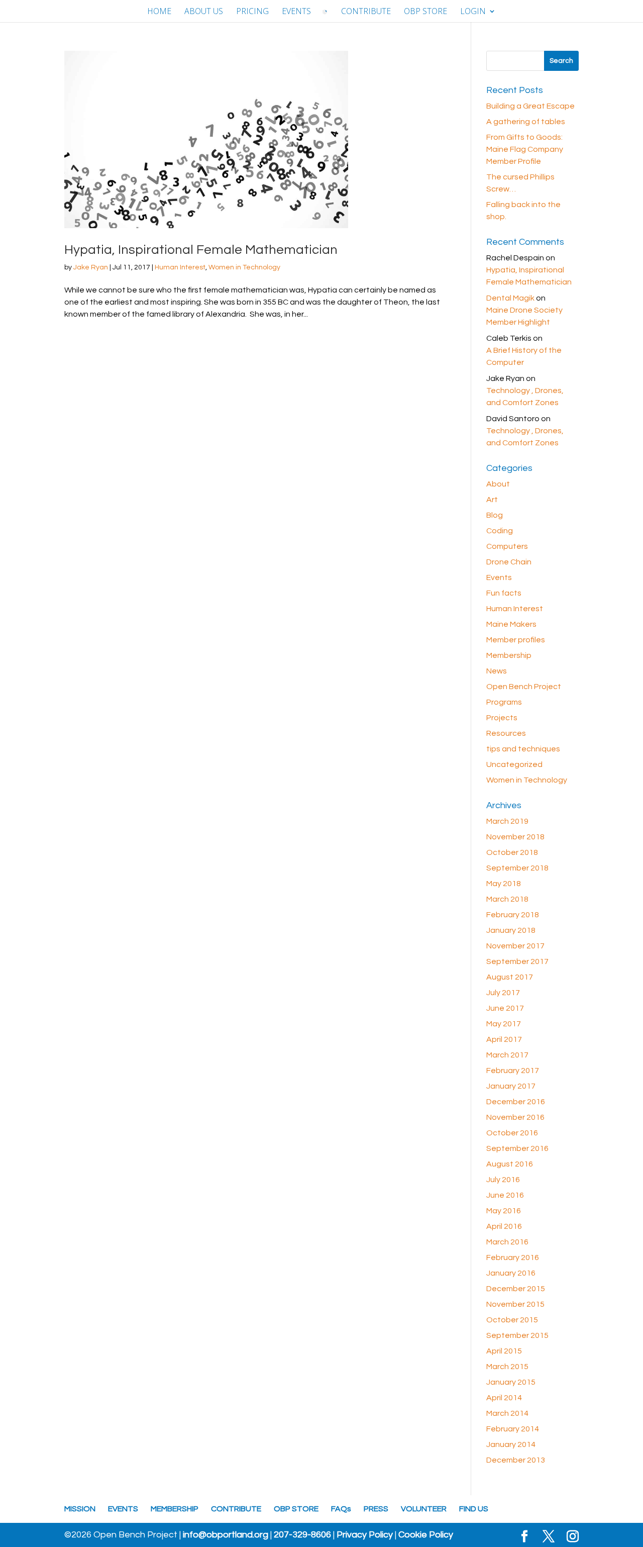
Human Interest (180, 267)
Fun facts (503, 593)
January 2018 (510, 930)
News (496, 671)
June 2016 (505, 1195)
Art (492, 500)
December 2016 (515, 1102)
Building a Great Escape (530, 106)
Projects (501, 718)
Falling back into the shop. (523, 211)
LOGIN (473, 12)
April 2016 (504, 1226)
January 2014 (510, 1444)
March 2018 (507, 899)
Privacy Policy (365, 1534)
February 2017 (512, 1071)
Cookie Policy (425, 1534)
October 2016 (512, 1133)
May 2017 (503, 1024)
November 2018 (515, 837)
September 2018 (517, 868)
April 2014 (504, 1398)
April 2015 (504, 1351)
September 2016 (517, 1148)
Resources (506, 733)
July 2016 (503, 1180)
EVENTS (296, 12)
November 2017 (515, 946)
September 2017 (517, 961)
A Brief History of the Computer (524, 356)
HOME (159, 12)
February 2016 (512, 1257)
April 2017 (504, 1039)
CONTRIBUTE (366, 12)
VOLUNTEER (424, 1509)
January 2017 (510, 1086)
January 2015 (510, 1382)
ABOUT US (203, 12)
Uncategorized (514, 764)
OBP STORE (425, 12)
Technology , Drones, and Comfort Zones (525, 396)
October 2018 (512, 852)
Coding (499, 531)
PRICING (252, 12)
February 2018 (512, 915)
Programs (504, 702)
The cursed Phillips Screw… (520, 183)
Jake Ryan (90, 267)
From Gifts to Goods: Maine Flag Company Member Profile (524, 149)
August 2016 (509, 1164)
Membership (508, 655)
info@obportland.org (225, 1534)
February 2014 (512, 1429)
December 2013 (515, 1460)
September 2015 (517, 1335)
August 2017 (509, 977)
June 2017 (505, 1008)
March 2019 (507, 821)
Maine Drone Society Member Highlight (524, 316)
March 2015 (507, 1367)
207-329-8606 (302, 1534)
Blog (494, 515)
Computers (507, 546)
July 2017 (503, 993)
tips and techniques (523, 749)
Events (499, 577)
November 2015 (515, 1304)
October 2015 (512, 1320)
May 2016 (503, 1211)
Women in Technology (244, 267)
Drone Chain (508, 562)
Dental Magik (510, 298)
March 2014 (507, 1413)
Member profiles (515, 640)
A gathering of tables (525, 122)
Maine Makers (511, 624)
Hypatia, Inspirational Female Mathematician (201, 249)
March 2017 (507, 1055)
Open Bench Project (523, 687)
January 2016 (510, 1273)
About (498, 484)
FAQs (341, 1509)
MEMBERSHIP (174, 1509)
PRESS (376, 1509)
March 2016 (507, 1242)
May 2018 (503, 884)
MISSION (79, 1509)
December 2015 (515, 1289)
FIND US (473, 1509)
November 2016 (515, 1117)
